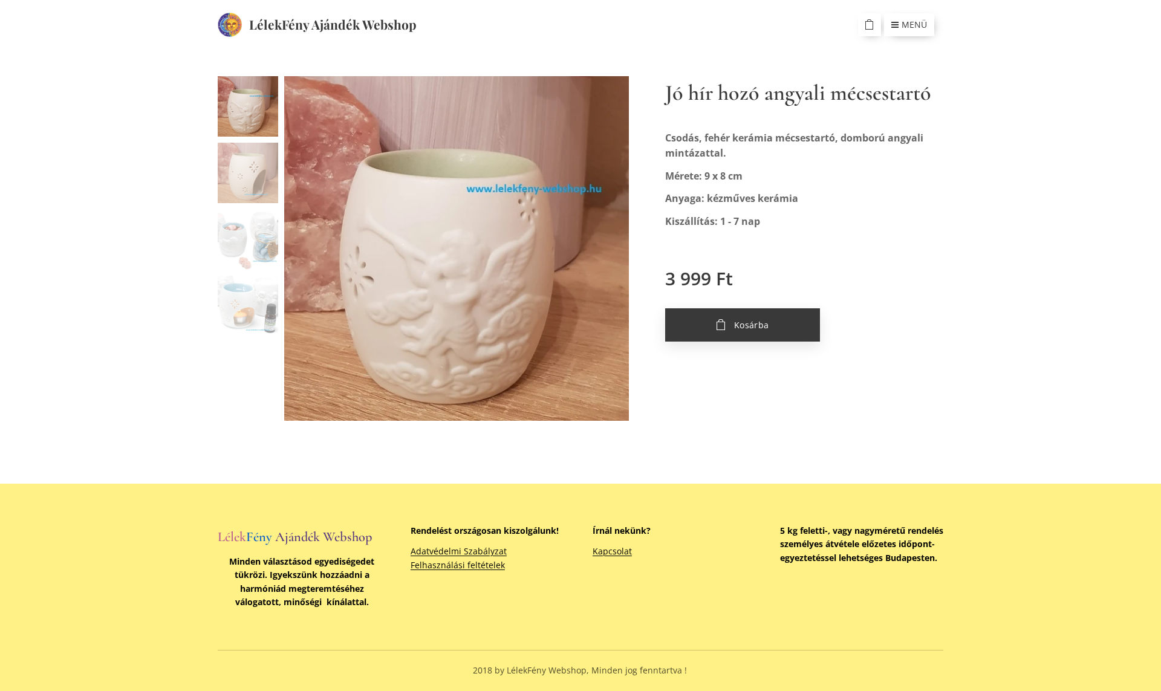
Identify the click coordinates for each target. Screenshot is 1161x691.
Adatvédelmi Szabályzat (459, 551)
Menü (914, 24)
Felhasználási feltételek (458, 565)
